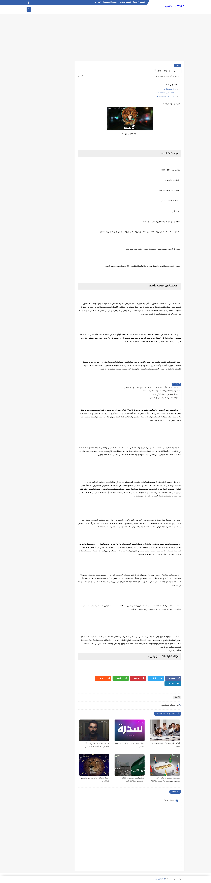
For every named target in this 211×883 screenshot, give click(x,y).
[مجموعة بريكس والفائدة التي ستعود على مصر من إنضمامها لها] (165, 765)
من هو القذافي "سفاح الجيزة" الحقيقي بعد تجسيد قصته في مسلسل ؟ (97, 745)
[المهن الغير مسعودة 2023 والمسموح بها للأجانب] (130, 765)
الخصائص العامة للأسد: (165, 93)
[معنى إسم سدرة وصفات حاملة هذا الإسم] (130, 730)
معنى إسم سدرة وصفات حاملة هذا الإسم (130, 745)
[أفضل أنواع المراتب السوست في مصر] (165, 730)
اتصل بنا (98, 2)
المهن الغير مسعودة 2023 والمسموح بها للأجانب (133, 779)
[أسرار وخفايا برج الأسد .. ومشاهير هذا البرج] (94, 765)
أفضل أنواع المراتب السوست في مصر (166, 745)
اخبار (177, 66)
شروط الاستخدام (125, 2)
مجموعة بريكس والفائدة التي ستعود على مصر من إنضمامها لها (165, 779)
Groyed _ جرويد (174, 6)
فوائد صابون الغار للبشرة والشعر (164, 398)
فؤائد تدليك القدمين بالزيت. (165, 97)
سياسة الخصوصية (110, 2)
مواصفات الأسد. (169, 89)
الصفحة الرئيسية (139, 2)
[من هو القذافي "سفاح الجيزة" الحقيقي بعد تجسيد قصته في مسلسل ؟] (94, 730)
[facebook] (28, 2)
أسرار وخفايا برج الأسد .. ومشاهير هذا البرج (160, 391)
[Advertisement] (105, 39)
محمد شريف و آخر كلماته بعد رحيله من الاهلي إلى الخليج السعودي (151, 388)
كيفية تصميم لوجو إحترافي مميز (165, 395)
